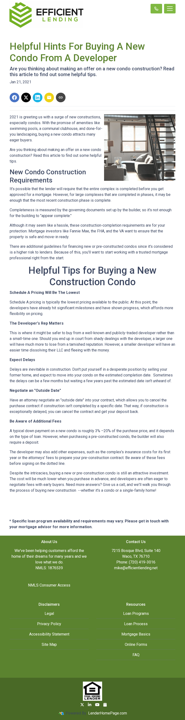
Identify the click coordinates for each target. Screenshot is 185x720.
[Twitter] (82, 705)
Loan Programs (136, 613)
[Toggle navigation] (170, 8)
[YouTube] (97, 705)
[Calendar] (105, 705)
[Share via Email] (49, 97)
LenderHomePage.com (107, 713)
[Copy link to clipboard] (61, 97)
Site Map (49, 644)
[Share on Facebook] (14, 97)
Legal (49, 613)
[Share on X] (26, 97)
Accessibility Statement (49, 634)
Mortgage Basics (135, 634)
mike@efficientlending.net (136, 568)
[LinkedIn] (89, 705)
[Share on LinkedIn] (37, 97)
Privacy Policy (49, 624)
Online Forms (136, 644)
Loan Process (136, 624)
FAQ (135, 655)
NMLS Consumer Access (49, 585)
